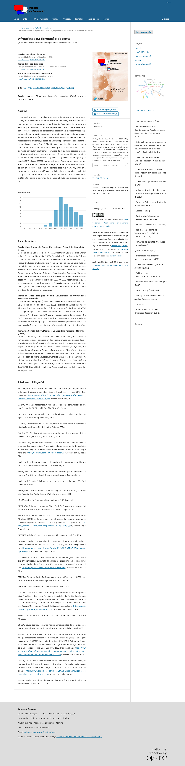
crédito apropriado (119, 245)
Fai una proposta (143, 32)
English (137, 48)
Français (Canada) (142, 56)
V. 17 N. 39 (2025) (42, 28)
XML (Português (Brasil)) (106, 113)
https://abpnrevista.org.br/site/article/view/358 (43, 567)
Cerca (166, 19)
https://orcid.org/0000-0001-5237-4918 (31, 69)
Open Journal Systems (144, 110)
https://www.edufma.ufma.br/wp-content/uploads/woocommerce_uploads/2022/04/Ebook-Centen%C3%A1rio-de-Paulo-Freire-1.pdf (52, 651)
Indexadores (93, 19)
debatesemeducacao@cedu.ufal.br (40, 732)
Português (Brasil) (142, 64)
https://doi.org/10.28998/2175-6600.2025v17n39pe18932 (48, 88)
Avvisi (106, 19)
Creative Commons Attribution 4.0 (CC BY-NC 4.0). (79, 736)
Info (25, 19)
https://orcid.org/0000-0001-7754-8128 (31, 79)
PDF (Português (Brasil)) (106, 109)
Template (79, 19)
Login (168, 2)
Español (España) (142, 52)
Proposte (67, 19)
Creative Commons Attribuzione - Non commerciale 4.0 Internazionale (110, 222)
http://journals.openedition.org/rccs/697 (46, 452)
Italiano (137, 60)
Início (16, 19)
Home (20, 28)
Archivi (55, 19)
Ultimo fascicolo (40, 19)
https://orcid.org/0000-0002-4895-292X (31, 60)
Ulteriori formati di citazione (105, 165)
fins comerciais (116, 256)
